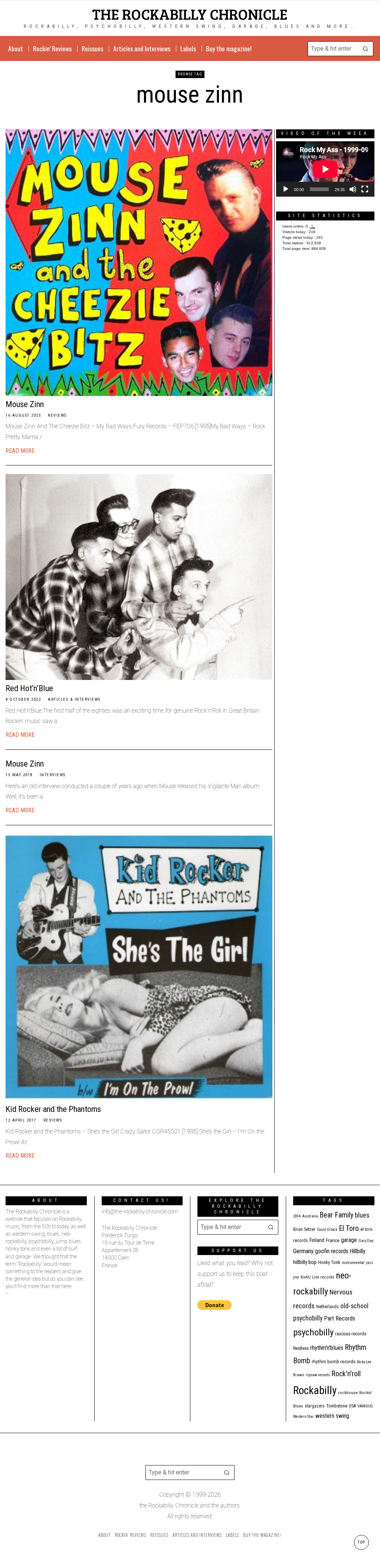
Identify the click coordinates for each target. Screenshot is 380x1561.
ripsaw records (318, 1375)
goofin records (331, 1251)
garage (349, 1240)
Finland (316, 1240)
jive (296, 1277)
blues (362, 1215)
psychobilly (313, 1332)
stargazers (315, 1406)
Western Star (303, 1416)
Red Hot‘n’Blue (29, 688)
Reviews (57, 415)
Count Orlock (327, 1229)
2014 (297, 1216)
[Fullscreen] (364, 189)
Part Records (339, 1318)
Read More (20, 450)
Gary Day (365, 1240)
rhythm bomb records (334, 1361)
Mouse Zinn (25, 404)
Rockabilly (315, 1390)
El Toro (349, 1228)
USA (352, 1406)
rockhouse (348, 1392)
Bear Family (336, 1214)
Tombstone (336, 1406)
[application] (325, 169)
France (333, 1240)
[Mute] (353, 189)
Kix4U (306, 1277)
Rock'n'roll (346, 1374)
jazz (369, 1262)
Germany (303, 1251)
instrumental (353, 1262)
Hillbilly (358, 1251)
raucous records (350, 1333)
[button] (365, 48)
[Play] (285, 189)
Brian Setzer (304, 1229)
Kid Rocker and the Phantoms (53, 1109)
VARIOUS (365, 1406)
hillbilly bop (305, 1262)
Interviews (53, 775)
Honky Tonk (329, 1262)
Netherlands (327, 1306)
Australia (310, 1216)
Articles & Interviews (74, 699)
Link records (323, 1277)
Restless (301, 1348)
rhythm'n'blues (326, 1347)
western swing (332, 1415)
